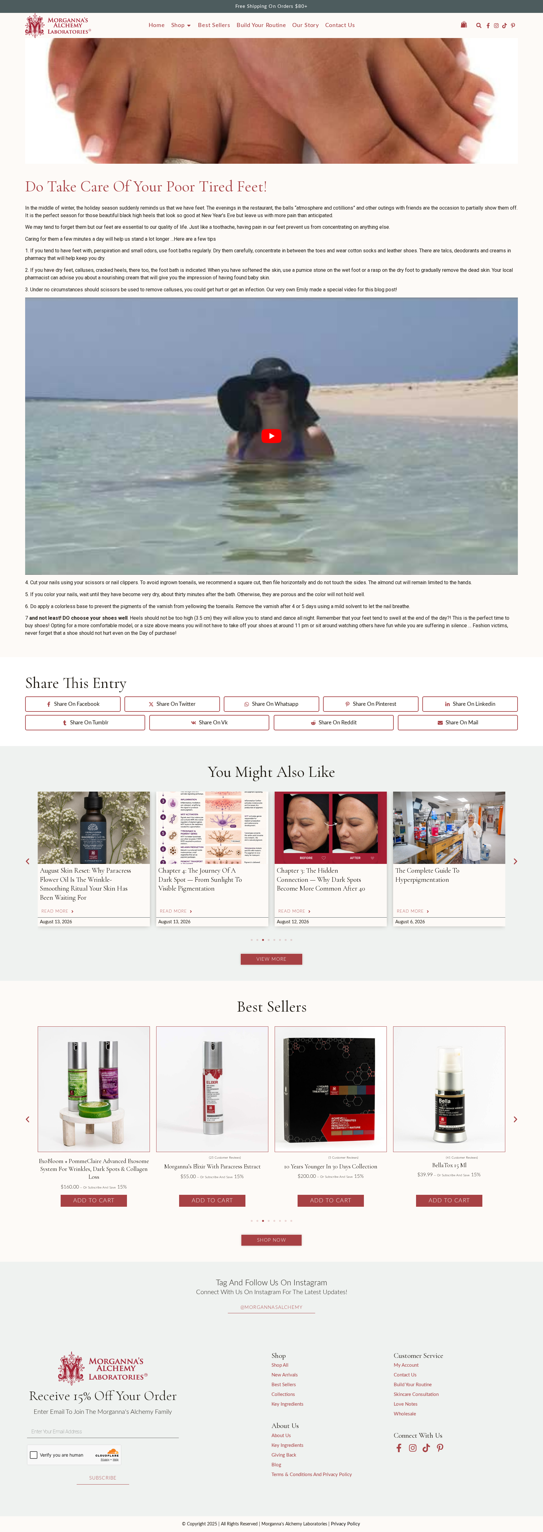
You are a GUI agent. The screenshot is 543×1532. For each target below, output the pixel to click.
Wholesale (405, 1414)
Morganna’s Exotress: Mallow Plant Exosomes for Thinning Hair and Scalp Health (434, 879)
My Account (406, 1365)
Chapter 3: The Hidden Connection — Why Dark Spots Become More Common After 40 (202, 879)
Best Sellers (284, 1384)
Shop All (280, 1365)
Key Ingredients (288, 1404)
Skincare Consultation (416, 1394)
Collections (283, 1394)
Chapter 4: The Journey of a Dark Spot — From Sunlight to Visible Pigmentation (81, 879)
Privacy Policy (345, 1524)
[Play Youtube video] (271, 436)
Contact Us (405, 1375)
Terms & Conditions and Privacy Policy (312, 1474)
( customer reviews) (106, 1157)
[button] (479, 25)
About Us (281, 1435)
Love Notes (406, 1404)
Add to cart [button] (94, 1201)
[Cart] (467, 24)
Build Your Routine (413, 1384)
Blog (276, 1465)
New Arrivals (285, 1375)
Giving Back (284, 1455)
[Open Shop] (189, 25)
